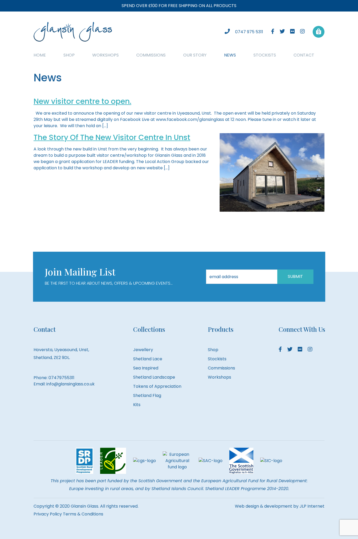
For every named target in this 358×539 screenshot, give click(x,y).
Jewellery (143, 350)
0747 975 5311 (249, 32)
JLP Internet (312, 506)
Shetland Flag (147, 395)
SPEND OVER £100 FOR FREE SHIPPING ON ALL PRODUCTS (179, 6)
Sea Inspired (145, 368)
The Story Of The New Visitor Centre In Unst (112, 137)
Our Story (195, 55)
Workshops (105, 55)
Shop (69, 55)
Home (40, 55)
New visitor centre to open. (82, 101)
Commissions (151, 55)
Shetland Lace (147, 359)
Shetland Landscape (154, 377)
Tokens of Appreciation (157, 386)
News (230, 55)
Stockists (264, 55)
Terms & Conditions (83, 514)
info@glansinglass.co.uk (70, 384)
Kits (136, 405)
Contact (304, 55)
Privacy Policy (48, 514)
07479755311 (61, 378)
